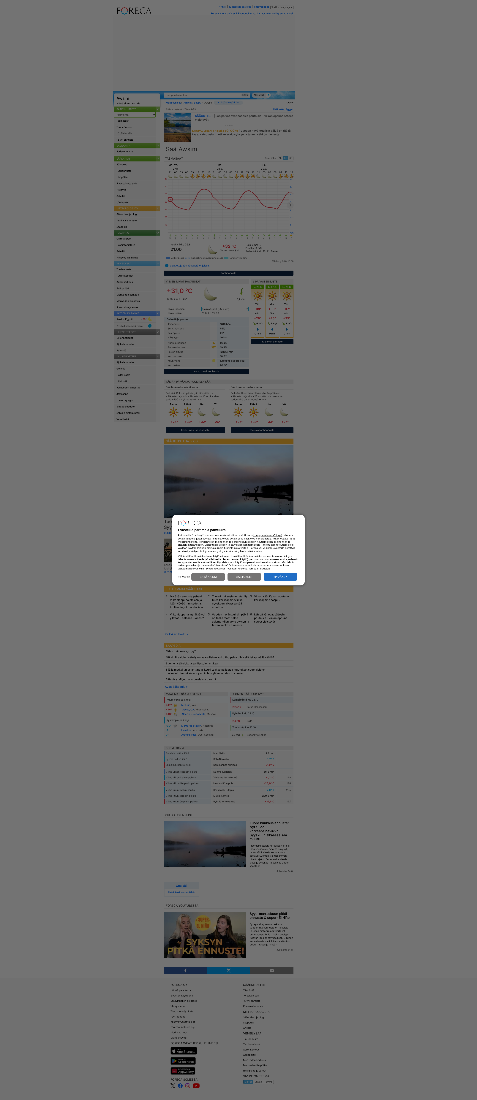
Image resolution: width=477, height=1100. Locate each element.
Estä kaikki (208, 576)
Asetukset (244, 576)
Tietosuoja (184, 576)
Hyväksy (280, 576)
